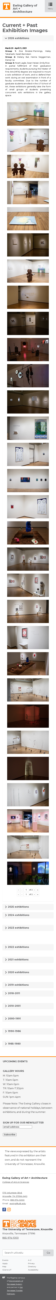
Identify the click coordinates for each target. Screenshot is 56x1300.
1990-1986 (14, 1031)
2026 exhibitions (18, 38)
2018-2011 (13, 993)
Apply (5, 1263)
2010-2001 (14, 1005)
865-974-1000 (10, 1237)
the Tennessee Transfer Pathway (15, 1290)
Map (4, 1266)
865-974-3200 (17, 1200)
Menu (52, 6)
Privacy (31, 1263)
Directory (32, 1266)
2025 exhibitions (18, 906)
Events (5, 1260)
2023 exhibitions (18, 927)
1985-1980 (14, 1043)
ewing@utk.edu (18, 1203)
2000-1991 (14, 1018)
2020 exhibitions (18, 972)
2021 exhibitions (18, 959)
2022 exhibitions (18, 947)
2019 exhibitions (18, 984)
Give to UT (6, 1270)
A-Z (29, 1260)
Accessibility (33, 1270)
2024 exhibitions (18, 915)
